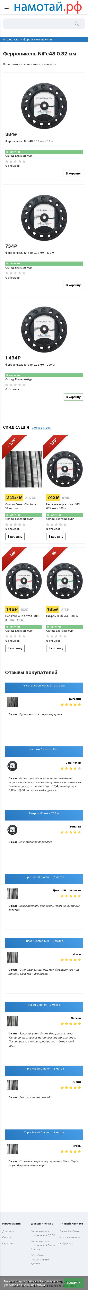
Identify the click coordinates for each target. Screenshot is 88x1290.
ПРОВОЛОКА (11, 39)
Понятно (74, 1283)
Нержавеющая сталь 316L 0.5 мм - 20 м (22, 617)
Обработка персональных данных (40, 1259)
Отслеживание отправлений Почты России (43, 1245)
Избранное (66, 1243)
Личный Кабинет (70, 1231)
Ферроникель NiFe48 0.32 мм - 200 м (30, 364)
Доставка (8, 1231)
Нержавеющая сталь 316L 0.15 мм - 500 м (63, 506)
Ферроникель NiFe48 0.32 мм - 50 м (29, 141)
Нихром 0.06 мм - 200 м (62, 615)
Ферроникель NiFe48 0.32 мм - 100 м (29, 252)
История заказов (70, 1237)
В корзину (73, 173)
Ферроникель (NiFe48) (37, 39)
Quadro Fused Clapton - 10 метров (20, 506)
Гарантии (7, 1243)
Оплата (6, 1237)
